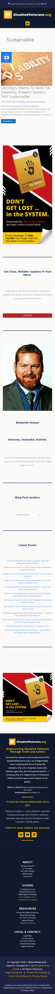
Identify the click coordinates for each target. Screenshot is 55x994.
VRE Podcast (28, 874)
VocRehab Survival (27, 889)
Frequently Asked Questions (27, 912)
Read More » (8, 120)
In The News (27, 869)
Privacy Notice (27, 938)
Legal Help (27, 936)
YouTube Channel (27, 871)
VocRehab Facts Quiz (27, 892)
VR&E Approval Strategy (27, 894)
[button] (27, 23)
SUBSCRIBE (27, 315)
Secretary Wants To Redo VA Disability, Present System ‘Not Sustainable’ (25, 92)
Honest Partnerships (27, 944)
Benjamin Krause (27, 866)
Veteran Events (28, 920)
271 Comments (8, 102)
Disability (21, 102)
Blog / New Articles (27, 915)
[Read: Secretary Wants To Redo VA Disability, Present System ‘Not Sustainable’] (26, 68)
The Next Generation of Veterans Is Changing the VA (27, 626)
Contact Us (27, 876)
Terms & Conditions (27, 941)
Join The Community (27, 918)
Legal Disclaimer (27, 946)
